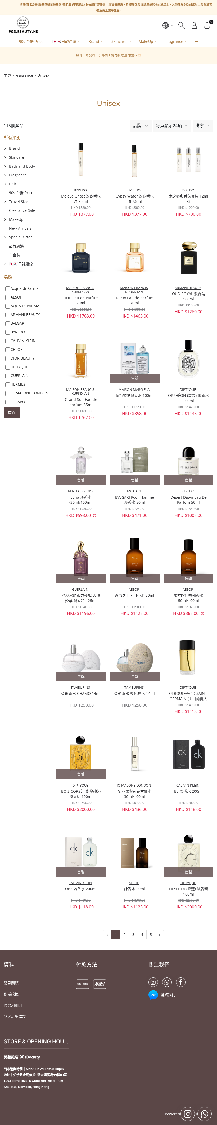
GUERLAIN (80, 589)
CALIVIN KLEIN (188, 785)
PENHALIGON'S (80, 491)
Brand (93, 41)
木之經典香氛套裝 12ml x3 (188, 199)
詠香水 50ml (134, 888)
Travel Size (18, 201)
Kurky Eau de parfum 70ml (134, 300)
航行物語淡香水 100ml (134, 395)
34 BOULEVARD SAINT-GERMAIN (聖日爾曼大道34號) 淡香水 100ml (188, 696)
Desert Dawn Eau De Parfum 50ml (188, 500)
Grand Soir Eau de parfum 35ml (81, 402)
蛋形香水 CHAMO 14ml (81, 693)
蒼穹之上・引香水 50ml (134, 595)
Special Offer (20, 237)
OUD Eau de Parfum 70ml (81, 300)
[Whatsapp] (167, 982)
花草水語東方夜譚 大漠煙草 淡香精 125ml (81, 598)
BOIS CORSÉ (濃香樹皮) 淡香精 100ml (81, 794)
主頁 (7, 75)
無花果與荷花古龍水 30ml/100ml (134, 794)
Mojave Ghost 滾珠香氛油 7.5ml (81, 199)
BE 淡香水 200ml (188, 791)
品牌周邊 (16, 246)
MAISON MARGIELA (134, 390)
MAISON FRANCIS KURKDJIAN (80, 290)
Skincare (118, 41)
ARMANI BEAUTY (188, 288)
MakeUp (146, 41)
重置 (11, 412)
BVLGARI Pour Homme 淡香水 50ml (134, 500)
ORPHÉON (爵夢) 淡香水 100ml (188, 398)
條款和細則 (13, 1005)
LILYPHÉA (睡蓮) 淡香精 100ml (188, 891)
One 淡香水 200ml (81, 888)
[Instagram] (153, 982)
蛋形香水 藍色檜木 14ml (134, 693)
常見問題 (11, 982)
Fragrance (174, 41)
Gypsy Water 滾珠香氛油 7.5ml (135, 199)
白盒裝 (14, 254)
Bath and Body (22, 166)
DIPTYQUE (188, 390)
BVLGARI (134, 491)
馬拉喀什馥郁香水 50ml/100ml (188, 598)
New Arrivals (20, 228)
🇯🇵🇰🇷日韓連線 (64, 41)
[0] (207, 25)
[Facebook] (181, 982)
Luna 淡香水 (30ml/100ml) (80, 500)
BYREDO (80, 190)
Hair (12, 183)
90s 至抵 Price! (31, 41)
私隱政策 (11, 994)
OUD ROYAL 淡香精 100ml (188, 296)
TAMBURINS (80, 688)
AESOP (134, 589)
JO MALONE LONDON (134, 785)
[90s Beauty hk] (23, 25)
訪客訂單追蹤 (15, 1016)
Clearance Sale (22, 210)
